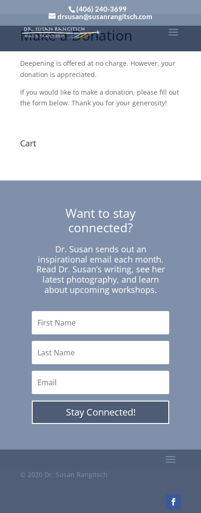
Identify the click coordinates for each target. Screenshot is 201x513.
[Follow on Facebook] (173, 501)
